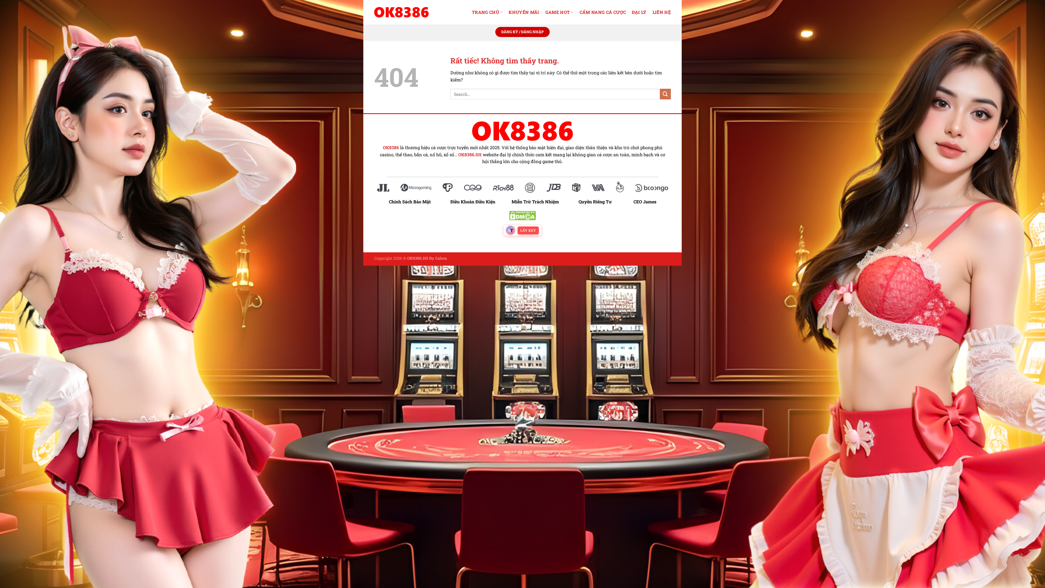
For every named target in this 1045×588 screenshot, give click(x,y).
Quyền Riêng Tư (595, 201)
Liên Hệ (662, 12)
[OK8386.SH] (401, 12)
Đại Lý (639, 12)
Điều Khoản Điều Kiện (472, 201)
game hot (557, 12)
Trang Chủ (485, 12)
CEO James (645, 201)
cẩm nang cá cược (603, 12)
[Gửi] (665, 94)
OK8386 (391, 147)
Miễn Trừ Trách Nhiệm (535, 201)
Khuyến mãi (524, 12)
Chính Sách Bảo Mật (412, 201)
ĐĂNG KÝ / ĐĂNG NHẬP (522, 31)
